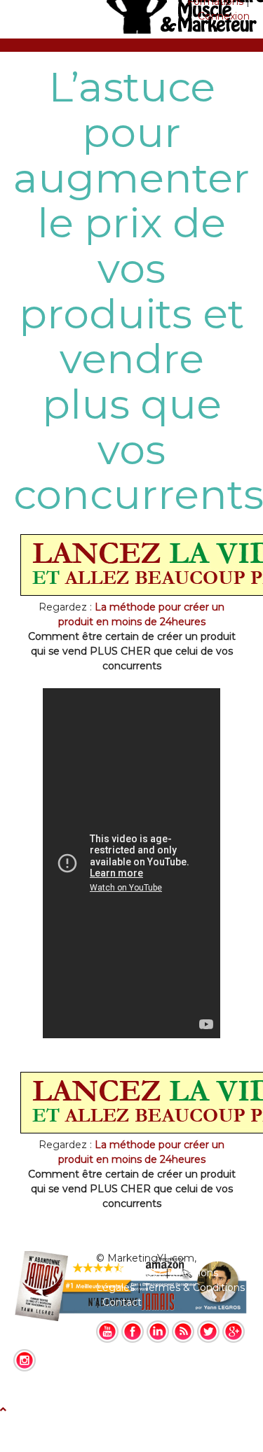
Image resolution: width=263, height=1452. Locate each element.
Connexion (224, 16)
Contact (122, 1302)
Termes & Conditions (194, 1287)
